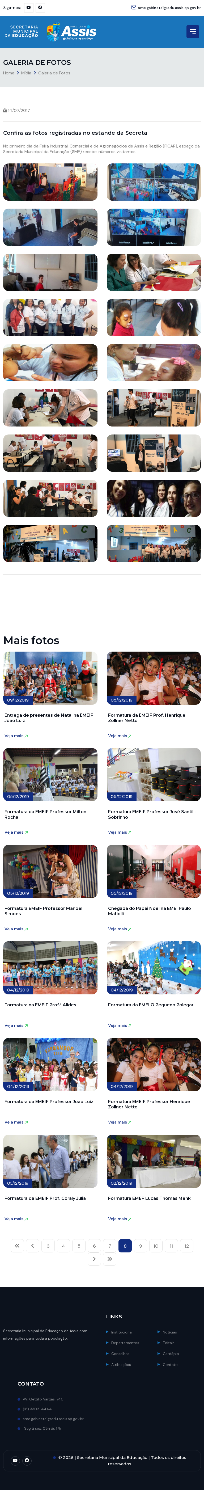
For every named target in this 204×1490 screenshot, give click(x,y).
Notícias (170, 1332)
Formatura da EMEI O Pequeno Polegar (151, 1004)
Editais (169, 1342)
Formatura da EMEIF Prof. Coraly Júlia (45, 1198)
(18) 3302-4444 (37, 1409)
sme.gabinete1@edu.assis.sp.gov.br (169, 7)
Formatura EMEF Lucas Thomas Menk (149, 1198)
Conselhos (120, 1353)
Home (8, 73)
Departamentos (125, 1342)
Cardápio (171, 1353)
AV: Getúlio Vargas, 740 (43, 1399)
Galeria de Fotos (54, 73)
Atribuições (121, 1364)
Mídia (26, 73)
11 (171, 1246)
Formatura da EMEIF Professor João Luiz (49, 1101)
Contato (170, 1364)
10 (156, 1246)
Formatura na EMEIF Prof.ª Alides (40, 1004)
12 (187, 1246)
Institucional (122, 1332)
